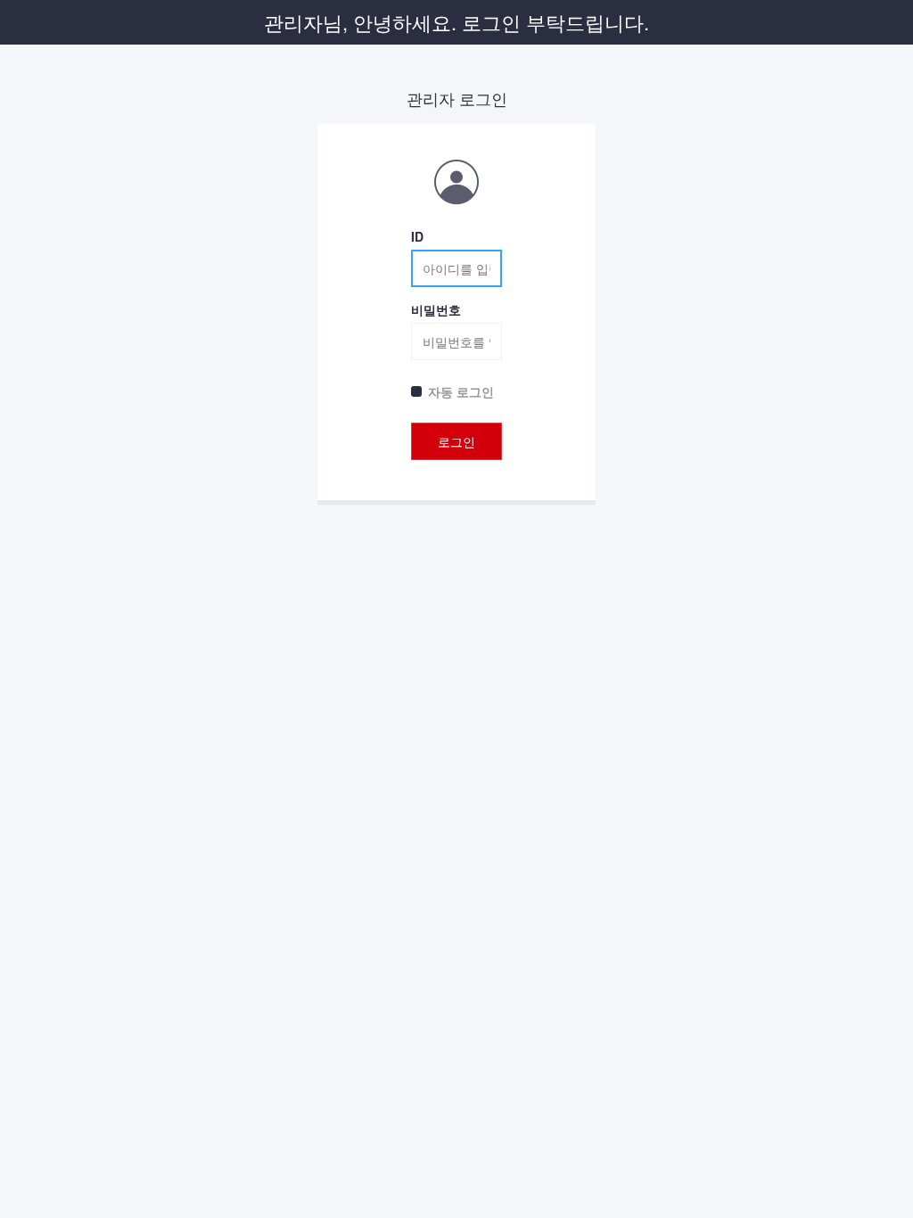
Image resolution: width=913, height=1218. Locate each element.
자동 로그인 (461, 391)
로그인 (456, 441)
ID (417, 236)
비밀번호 (436, 309)
